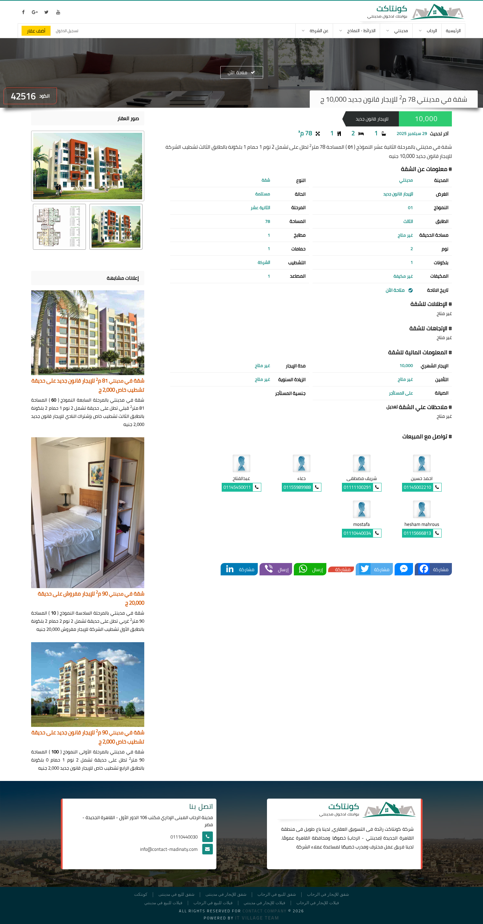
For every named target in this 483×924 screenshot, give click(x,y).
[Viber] (268, 569)
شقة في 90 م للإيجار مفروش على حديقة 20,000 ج (91, 598)
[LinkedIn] (229, 569)
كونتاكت (393, 829)
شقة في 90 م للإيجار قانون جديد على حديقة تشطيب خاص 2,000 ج (87, 737)
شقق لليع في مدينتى (176, 894)
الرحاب (354, 838)
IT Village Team (257, 917)
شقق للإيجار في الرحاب (328, 894)
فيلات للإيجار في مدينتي (264, 903)
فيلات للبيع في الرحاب (213, 903)
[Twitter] (365, 569)
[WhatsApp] (303, 569)
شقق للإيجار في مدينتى (225, 894)
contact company (265, 910)
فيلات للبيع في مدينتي (163, 903)
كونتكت (140, 894)
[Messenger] (403, 569)
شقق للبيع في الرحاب (276, 894)
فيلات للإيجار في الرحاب (317, 903)
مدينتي (373, 838)
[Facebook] (424, 569)
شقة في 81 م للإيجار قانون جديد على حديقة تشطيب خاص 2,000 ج (87, 385)
